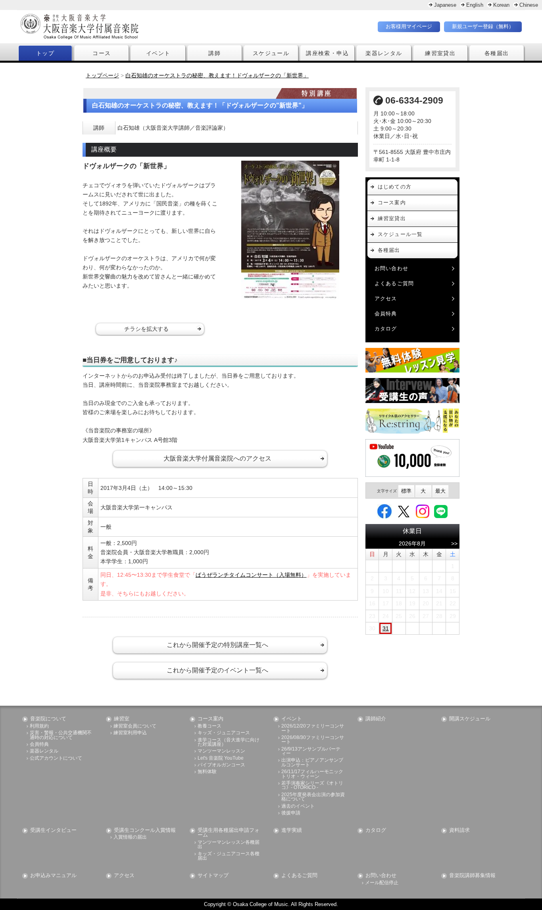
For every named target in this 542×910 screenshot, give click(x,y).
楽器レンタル (383, 53)
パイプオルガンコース (221, 765)
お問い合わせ (392, 268)
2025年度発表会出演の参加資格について (313, 797)
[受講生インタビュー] (412, 390)
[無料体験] (412, 360)
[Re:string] (412, 421)
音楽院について (48, 719)
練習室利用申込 (130, 733)
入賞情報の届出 (130, 837)
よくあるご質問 (394, 283)
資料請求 (459, 830)
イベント (158, 53)
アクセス (386, 298)
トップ (45, 53)
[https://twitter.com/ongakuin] (403, 511)
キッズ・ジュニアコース (224, 733)
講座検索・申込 (327, 53)
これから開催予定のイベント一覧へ (217, 670)
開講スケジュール (469, 719)
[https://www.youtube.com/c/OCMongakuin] (412, 458)
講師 (214, 53)
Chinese (528, 5)
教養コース (209, 726)
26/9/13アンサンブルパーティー (310, 751)
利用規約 (39, 726)
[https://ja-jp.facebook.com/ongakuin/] (384, 511)
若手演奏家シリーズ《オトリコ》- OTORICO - (312, 785)
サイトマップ (213, 875)
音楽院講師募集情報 (472, 875)
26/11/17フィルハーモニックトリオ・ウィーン (312, 774)
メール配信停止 (381, 883)
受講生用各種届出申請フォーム (228, 833)
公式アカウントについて (56, 758)
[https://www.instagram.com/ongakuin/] (422, 511)
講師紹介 (375, 719)
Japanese (445, 5)
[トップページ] (126, 26)
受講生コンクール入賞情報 (145, 830)
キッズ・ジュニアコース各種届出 (228, 856)
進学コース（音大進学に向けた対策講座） (228, 742)
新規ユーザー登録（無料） (483, 26)
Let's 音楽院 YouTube (221, 758)
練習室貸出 (440, 53)
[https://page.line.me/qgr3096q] (441, 511)
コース (101, 53)
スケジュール (271, 53)
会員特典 (386, 314)
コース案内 (392, 202)
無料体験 (207, 772)
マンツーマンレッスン (221, 751)
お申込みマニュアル (53, 875)
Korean (501, 5)
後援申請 (290, 813)
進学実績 (291, 830)
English (474, 5)
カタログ (386, 329)
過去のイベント (298, 806)
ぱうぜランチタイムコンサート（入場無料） (251, 575)
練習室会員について (134, 726)
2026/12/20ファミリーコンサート (312, 728)
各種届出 (496, 53)
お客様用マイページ (409, 26)
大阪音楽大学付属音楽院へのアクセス (217, 458)
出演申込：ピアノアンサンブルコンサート (312, 762)
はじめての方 (395, 187)
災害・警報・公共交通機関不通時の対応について (61, 735)
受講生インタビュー (53, 830)
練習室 (121, 719)
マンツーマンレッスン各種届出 (228, 844)
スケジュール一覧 (400, 234)
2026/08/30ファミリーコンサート (312, 740)
